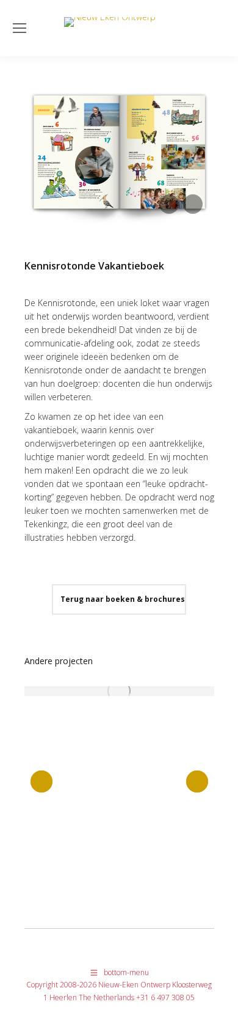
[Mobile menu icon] (19, 28)
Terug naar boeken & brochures (122, 599)
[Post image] (119, 691)
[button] (41, 781)
